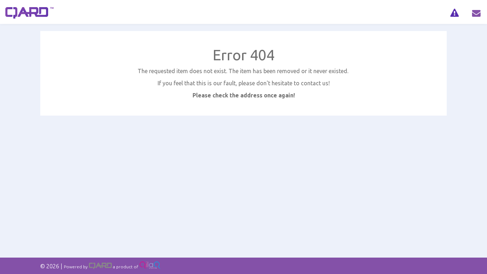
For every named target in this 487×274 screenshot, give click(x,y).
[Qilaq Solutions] (149, 266)
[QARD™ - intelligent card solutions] (100, 266)
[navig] (454, 12)
